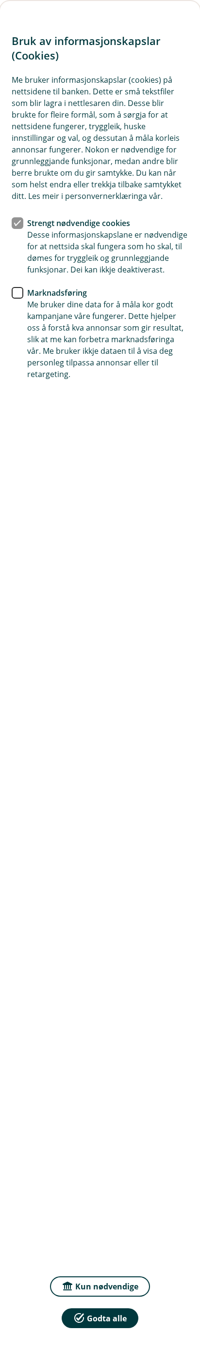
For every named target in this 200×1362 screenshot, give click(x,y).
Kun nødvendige (106, 1286)
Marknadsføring (57, 293)
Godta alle (107, 1318)
